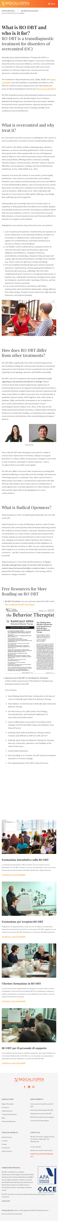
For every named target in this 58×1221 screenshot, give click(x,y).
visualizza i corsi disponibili (13, 875)
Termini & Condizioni (15, 1214)
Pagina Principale (8, 1104)
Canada (4, 1141)
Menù (53, 4)
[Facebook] (25, 1087)
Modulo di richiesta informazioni (41, 1150)
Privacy (4, 1214)
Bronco (46, 1210)
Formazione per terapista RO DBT (22, 921)
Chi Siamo (5, 1107)
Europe (4, 1144)
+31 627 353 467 (35, 1147)
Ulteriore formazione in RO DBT (21, 983)
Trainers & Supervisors (9, 1114)
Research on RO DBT (46, 89)
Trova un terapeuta (10, 1132)
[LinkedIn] (29, 1087)
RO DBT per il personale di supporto (24, 1048)
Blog (3, 1118)
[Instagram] (33, 1087)
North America (7, 1137)
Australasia (6, 1148)
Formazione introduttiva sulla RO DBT (25, 859)
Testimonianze (7, 1111)
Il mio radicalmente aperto (39, 1121)
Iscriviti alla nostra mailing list (41, 1155)
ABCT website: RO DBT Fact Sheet (19, 604)
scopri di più (6, 1201)
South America (7, 1151)
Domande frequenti (8, 1121)
